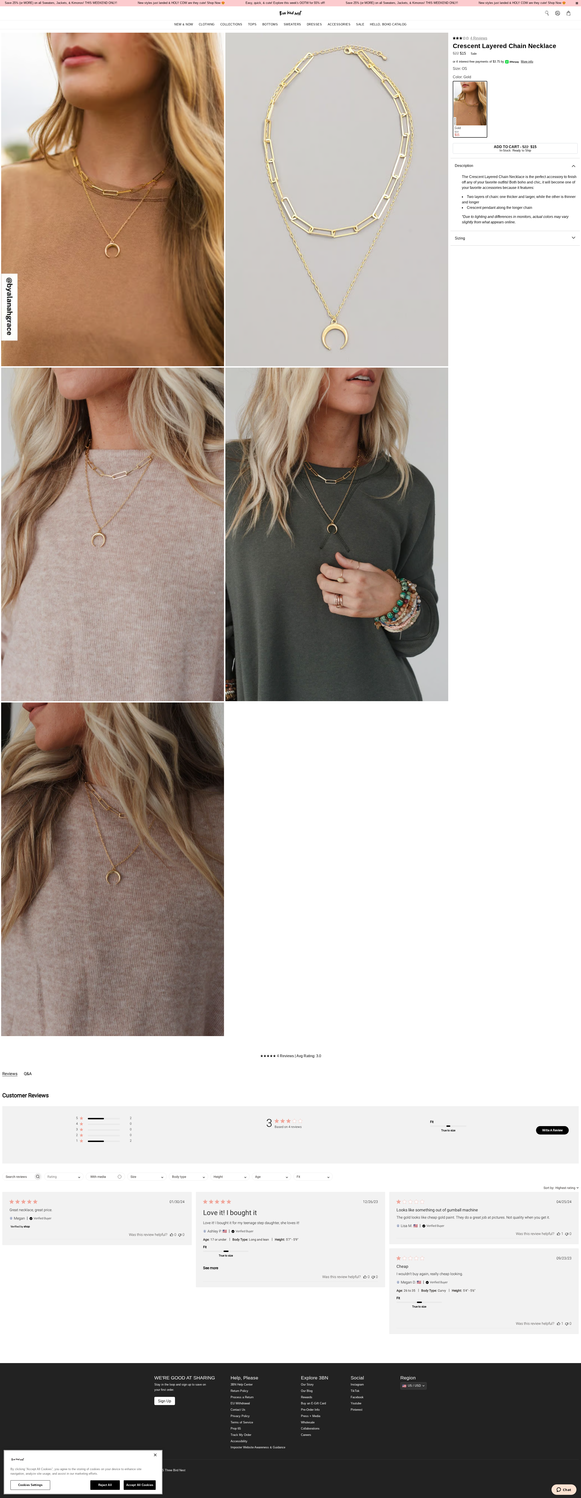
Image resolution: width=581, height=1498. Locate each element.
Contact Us (238, 1409)
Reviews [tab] (9, 1073)
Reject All (105, 1485)
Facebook (357, 1397)
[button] (569, 13)
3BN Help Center (242, 1384)
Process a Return (242, 1397)
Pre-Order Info (310, 1409)
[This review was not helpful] (179, 1234)
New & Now (183, 24)
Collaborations (310, 1428)
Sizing (460, 238)
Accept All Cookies (139, 1485)
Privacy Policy (240, 1416)
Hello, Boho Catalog (388, 24)
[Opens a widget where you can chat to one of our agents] (563, 1490)
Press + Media (310, 1416)
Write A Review (552, 1130)
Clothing (207, 24)
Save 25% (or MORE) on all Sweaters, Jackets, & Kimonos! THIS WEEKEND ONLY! (61, 3)
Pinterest (356, 1409)
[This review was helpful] (171, 1234)
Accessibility (239, 1441)
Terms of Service (242, 1422)
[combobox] (64, 1177)
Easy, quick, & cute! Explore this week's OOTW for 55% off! (285, 3)
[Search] (547, 13)
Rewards (306, 1397)
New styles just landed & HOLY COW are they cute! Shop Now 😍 (181, 3)
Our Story (307, 1384)
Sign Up (164, 1401)
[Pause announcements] (577, 3)
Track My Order (241, 1435)
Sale (360, 24)
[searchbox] (18, 1176)
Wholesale (308, 1422)
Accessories (339, 24)
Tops (252, 24)
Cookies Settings (30, 1485)
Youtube (356, 1403)
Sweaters (292, 24)
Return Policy (239, 1391)
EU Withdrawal (240, 1403)
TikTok (355, 1391)
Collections (231, 24)
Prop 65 (236, 1428)
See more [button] (210, 1268)
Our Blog (307, 1391)
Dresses (314, 24)
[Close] (155, 1455)
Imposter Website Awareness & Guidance (258, 1447)
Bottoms (270, 24)
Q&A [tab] (28, 1073)
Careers (306, 1435)
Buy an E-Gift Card (313, 1403)
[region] (83, 1472)
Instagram (357, 1384)
